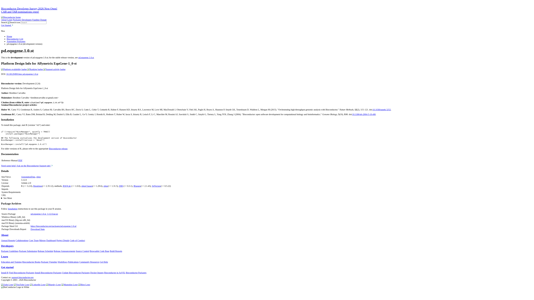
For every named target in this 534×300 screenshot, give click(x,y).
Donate (43, 20)
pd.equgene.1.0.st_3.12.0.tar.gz (44, 214)
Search (4, 22)
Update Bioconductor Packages (76, 273)
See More (7, 198)
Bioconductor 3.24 (15, 39)
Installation (13, 209)
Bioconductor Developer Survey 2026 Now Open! (29, 8)
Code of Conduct (77, 240)
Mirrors (42, 240)
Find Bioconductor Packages (21, 273)
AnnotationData (28, 177)
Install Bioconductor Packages (48, 273)
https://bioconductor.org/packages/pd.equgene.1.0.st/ (53, 226)
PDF (20, 160)
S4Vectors (156, 186)
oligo (38, 177)
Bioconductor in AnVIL (114, 273)
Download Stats (38, 229)
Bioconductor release (58, 149)
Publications (73, 262)
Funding (36, 20)
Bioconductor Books (31, 262)
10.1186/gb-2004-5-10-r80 (364, 114)
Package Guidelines (9, 251)
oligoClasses (86, 186)
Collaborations (22, 240)
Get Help (104, 262)
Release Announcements (64, 251)
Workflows (62, 262)
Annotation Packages (16, 41)
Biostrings (37, 186)
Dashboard (51, 240)
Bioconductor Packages (136, 273)
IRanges (137, 186)
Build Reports (116, 251)
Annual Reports (8, 240)
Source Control (82, 251)
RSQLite (67, 186)
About (4, 20)
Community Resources (89, 262)
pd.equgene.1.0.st (86, 57)
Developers (27, 20)
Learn (9, 20)
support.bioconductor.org (23, 277)
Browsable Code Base (99, 251)
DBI (121, 186)
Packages (17, 20)
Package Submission (28, 251)
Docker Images (97, 273)
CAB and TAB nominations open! (20, 11)
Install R (4, 273)
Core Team (34, 240)
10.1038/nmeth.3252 (382, 109)
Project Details (62, 240)
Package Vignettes (49, 262)
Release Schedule (45, 251)
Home (9, 36)
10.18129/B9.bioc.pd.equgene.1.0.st (22, 74)
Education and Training (11, 262)
